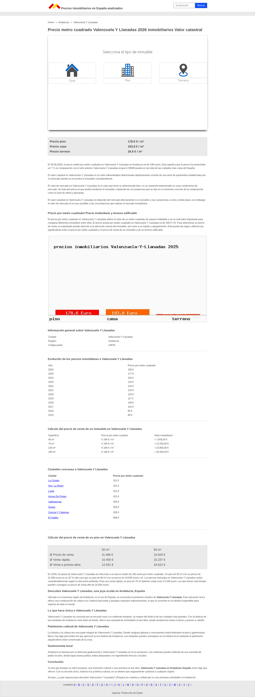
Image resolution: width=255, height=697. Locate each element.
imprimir (116, 693)
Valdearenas (55, 502)
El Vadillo (53, 517)
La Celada (53, 480)
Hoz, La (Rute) (55, 486)
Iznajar (51, 507)
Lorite (51, 491)
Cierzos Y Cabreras (58, 512)
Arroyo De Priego (57, 496)
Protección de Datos (132, 693)
